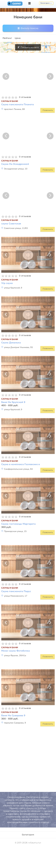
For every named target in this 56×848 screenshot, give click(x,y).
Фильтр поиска (29, 28)
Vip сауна (7, 283)
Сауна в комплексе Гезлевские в (20, 464)
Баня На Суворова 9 (13, 715)
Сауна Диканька (11, 342)
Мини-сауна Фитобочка (15, 650)
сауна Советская (11, 223)
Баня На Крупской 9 (13, 402)
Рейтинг (7, 38)
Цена (17, 38)
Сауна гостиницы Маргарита (18, 524)
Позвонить (47, 110)
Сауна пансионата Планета (17, 104)
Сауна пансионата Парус (16, 591)
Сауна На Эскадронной (15, 164)
